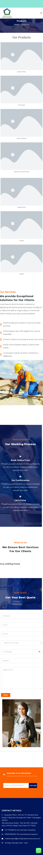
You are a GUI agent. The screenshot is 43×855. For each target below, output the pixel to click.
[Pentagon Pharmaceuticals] (7, 13)
